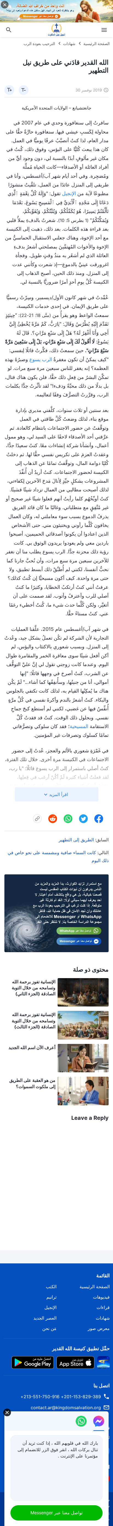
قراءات (103, 1307)
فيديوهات (101, 1297)
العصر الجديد (44, 1318)
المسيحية (79, 726)
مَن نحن (49, 1328)
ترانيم (51, 1297)
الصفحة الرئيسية (96, 43)
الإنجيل (69, 193)
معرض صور (99, 1328)
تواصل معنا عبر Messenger (56, 1512)
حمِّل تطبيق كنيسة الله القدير (81, 1348)
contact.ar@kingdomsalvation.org (66, 1407)
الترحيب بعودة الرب (39, 43)
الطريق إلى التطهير (76, 839)
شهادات (69, 43)
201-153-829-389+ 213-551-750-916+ (61, 1396)
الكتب (51, 1286)
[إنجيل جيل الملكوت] (56, 29)
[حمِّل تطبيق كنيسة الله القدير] (103, 1362)
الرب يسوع (40, 359)
